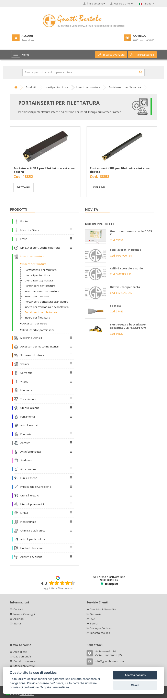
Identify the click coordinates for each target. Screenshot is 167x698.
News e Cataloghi (24, 614)
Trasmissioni (28, 399)
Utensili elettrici (29, 495)
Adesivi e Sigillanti (31, 557)
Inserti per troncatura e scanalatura (47, 307)
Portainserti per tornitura (40, 286)
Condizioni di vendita (103, 609)
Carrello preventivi (24, 661)
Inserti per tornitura (32, 256)
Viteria (24, 381)
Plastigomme (28, 522)
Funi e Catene (28, 478)
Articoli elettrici (29, 425)
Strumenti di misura (32, 355)
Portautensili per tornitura (41, 270)
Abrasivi (25, 443)
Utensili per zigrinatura (39, 280)
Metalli (24, 513)
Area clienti (20, 652)
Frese (23, 239)
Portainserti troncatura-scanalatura (46, 301)
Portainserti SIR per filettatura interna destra (119, 170)
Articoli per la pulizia (32, 539)
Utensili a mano (30, 408)
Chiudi (135, 685)
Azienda (18, 619)
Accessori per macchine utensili (39, 346)
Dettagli (23, 187)
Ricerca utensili (145, 54)
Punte (24, 221)
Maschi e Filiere (29, 230)
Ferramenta (27, 416)
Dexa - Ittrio (27, 694)
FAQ (92, 619)
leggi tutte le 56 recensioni (58, 588)
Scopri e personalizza (54, 687)
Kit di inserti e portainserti (38, 330)
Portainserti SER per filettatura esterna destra (44, 170)
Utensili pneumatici (32, 504)
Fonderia (25, 434)
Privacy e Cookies (101, 628)
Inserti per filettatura (37, 317)
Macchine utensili (31, 338)
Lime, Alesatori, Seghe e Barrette (40, 247)
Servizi (94, 623)
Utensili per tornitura (37, 275)
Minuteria (26, 390)
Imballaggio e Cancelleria (35, 486)
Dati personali (22, 656)
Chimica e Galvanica (32, 530)
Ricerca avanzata (114, 54)
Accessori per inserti (34, 323)
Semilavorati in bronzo (125, 249)
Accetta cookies (135, 675)
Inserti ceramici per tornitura (42, 291)
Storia (17, 623)
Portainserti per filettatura (41, 312)
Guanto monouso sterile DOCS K (131, 232)
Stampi (24, 364)
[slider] (62, 583)
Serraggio (26, 373)
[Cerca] (140, 72)
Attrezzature (28, 469)
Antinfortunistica (30, 451)
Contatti (18, 609)
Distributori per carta (125, 287)
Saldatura (26, 460)
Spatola (115, 306)
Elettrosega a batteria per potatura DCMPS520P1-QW (128, 326)
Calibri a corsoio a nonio (126, 268)
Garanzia (95, 614)
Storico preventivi (24, 666)
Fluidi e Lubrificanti (31, 548)
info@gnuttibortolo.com (109, 661)
